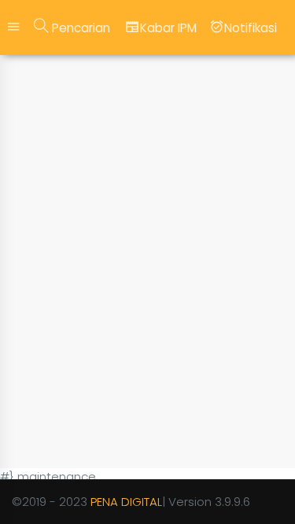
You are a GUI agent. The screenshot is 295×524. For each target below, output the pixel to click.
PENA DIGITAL (126, 501)
